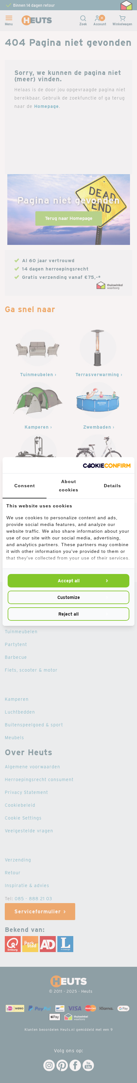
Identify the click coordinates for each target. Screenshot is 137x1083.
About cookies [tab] (68, 485)
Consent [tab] (24, 485)
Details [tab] (112, 485)
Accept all (69, 580)
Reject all (68, 614)
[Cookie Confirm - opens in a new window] (107, 465)
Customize (68, 597)
